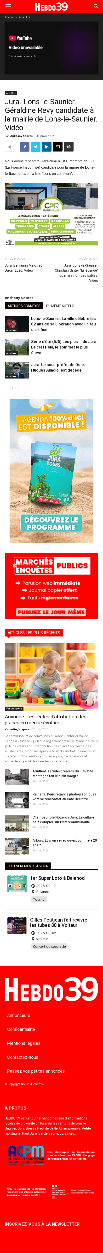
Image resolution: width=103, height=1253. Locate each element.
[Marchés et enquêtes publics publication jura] (51, 617)
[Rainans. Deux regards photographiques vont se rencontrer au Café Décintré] (17, 800)
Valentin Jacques (17, 729)
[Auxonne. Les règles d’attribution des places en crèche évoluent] (51, 677)
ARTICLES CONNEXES (24, 306)
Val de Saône (14, 708)
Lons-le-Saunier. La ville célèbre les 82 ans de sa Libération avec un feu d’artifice (63, 324)
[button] (96, 6)
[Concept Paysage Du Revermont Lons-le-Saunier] (51, 249)
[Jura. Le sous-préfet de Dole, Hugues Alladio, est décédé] (17, 370)
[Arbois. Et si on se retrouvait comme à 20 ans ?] (17, 846)
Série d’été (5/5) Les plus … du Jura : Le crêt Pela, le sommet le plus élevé (64, 347)
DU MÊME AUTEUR (60, 306)
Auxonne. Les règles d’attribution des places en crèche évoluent (45, 720)
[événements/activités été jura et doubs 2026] (51, 541)
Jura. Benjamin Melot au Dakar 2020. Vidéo (23, 268)
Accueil (9, 17)
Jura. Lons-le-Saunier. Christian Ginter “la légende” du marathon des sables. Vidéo (76, 273)
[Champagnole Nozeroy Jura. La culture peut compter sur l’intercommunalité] (17, 823)
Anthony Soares (21, 136)
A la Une (24, 17)
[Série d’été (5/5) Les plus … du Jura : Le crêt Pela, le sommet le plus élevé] (17, 347)
